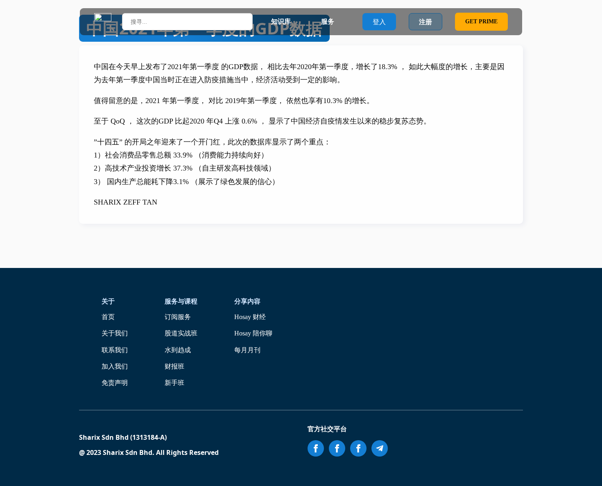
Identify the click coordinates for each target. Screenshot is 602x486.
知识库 (281, 21)
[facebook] (316, 448)
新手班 (174, 382)
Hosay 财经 (250, 316)
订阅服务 (178, 316)
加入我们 (115, 366)
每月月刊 (247, 349)
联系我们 (115, 349)
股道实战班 (181, 333)
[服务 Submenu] (342, 22)
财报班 (174, 366)
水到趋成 (178, 349)
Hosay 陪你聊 (253, 333)
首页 (108, 316)
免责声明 (115, 382)
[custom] (379, 448)
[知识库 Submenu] (298, 22)
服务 (327, 21)
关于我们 (115, 333)
